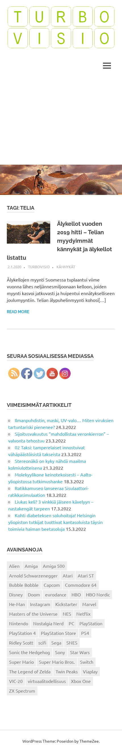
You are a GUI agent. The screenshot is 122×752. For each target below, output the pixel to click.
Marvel (89, 604)
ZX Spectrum (22, 690)
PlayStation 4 (22, 633)
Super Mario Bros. (57, 662)
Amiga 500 (54, 566)
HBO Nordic (98, 594)
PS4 (85, 633)
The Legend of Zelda (30, 671)
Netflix (83, 613)
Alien (14, 566)
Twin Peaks (67, 671)
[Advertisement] (61, 121)
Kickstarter (66, 604)
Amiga (31, 566)
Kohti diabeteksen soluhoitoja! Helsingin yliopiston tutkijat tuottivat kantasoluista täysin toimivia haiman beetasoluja (55, 522)
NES (67, 613)
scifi (42, 642)
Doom (34, 594)
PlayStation (90, 623)
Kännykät (65, 266)
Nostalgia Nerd (48, 623)
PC (71, 623)
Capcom (52, 585)
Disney (16, 594)
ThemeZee (89, 741)
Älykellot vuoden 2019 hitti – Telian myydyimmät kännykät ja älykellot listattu (59, 240)
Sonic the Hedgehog (29, 652)
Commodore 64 (80, 585)
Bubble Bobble (24, 585)
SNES (71, 642)
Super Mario (21, 662)
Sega (56, 642)
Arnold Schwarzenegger (33, 575)
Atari (68, 575)
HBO (76, 594)
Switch (86, 662)
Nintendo (18, 623)
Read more (18, 312)
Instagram (40, 604)
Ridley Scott (21, 642)
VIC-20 (16, 681)
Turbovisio (39, 266)
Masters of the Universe (33, 613)
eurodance (55, 594)
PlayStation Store (58, 633)
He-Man (17, 604)
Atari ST (86, 575)
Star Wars (80, 652)
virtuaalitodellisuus (47, 681)
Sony (60, 652)
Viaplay (90, 671)
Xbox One (81, 681)
